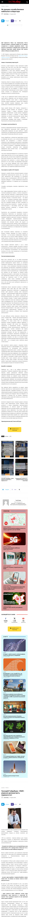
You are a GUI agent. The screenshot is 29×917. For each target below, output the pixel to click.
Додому (3, 6)
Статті (4, 652)
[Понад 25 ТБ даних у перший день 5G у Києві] (14, 558)
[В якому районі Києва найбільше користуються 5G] (14, 539)
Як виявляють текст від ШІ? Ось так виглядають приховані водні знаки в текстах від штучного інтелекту (12, 675)
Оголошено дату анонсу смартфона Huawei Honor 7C (7, 467)
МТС (10, 436)
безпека (6, 436)
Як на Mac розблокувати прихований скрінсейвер (21, 467)
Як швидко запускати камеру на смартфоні (21, 449)
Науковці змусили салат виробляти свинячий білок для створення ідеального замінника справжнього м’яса (14, 737)
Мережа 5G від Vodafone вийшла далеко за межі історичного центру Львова (14, 529)
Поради (21, 456)
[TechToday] (2, 14)
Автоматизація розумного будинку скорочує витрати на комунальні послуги (14, 717)
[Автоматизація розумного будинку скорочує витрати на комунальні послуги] (14, 707)
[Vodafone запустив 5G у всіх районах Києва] (14, 598)
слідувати (14, 617)
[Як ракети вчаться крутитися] (14, 767)
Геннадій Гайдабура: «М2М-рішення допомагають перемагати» (7, 479)
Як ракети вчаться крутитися (11, 775)
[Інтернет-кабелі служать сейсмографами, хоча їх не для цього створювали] (14, 645)
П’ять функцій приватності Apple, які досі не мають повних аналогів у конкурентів (14, 757)
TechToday (18, 500)
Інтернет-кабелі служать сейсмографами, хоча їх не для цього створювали (14, 655)
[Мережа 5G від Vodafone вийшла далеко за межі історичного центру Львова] (14, 519)
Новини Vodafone (7, 546)
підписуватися (23, 617)
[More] (19, 20)
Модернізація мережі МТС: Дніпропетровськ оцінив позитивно (22, 479)
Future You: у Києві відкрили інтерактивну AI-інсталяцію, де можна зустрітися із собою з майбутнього (14, 588)
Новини (7, 6)
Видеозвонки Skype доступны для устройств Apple (7, 449)
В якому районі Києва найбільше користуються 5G (11, 548)
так (5, 617)
